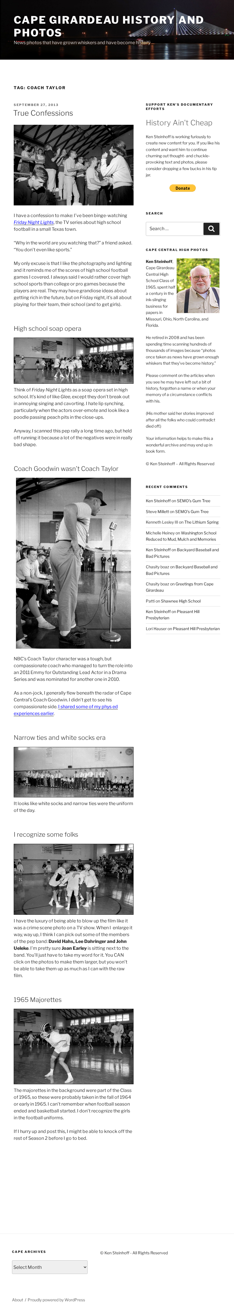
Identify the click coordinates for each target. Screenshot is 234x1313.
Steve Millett (157, 511)
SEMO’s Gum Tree (193, 500)
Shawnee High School (181, 601)
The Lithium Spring (201, 522)
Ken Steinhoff (158, 500)
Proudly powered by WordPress (56, 1299)
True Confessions (43, 113)
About (17, 1299)
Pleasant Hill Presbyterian (196, 628)
